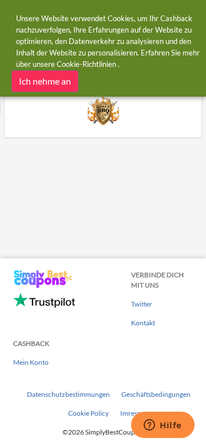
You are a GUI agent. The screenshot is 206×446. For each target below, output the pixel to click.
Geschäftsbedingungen (156, 394)
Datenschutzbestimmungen (68, 394)
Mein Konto (31, 362)
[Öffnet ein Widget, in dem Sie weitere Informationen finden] (163, 426)
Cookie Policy (88, 413)
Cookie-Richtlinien (86, 64)
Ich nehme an (45, 80)
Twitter (141, 304)
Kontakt (143, 322)
